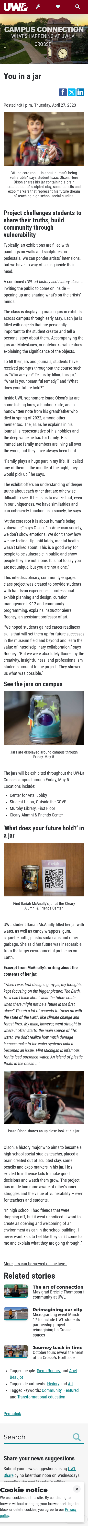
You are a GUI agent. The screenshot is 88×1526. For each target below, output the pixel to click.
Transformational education (41, 1397)
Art (70, 1383)
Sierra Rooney (49, 1370)
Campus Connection (44, 29)
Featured (71, 1390)
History (53, 1383)
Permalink (12, 1413)
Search (15, 1437)
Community (52, 1390)
